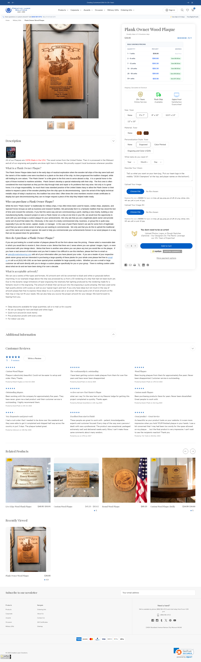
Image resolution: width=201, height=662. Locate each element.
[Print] (135, 265)
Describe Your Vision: (134, 168)
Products (9, 610)
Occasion (9, 622)
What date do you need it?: (137, 157)
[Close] (192, 3)
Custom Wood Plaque (63, 506)
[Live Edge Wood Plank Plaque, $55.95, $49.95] (28, 480)
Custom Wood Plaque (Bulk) (162, 506)
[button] (6, 657)
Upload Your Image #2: (135, 205)
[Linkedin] (144, 265)
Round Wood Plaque (111, 506)
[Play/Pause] (9, 3)
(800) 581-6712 (36, 17)
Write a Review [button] (34, 358)
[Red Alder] (139, 133)
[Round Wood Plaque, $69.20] (124, 480)
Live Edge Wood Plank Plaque (19, 506)
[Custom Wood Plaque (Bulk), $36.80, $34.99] (172, 480)
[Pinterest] (149, 265)
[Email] (131, 265)
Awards (8, 618)
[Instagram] (158, 620)
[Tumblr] (162, 620)
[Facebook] (127, 265)
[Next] (188, 3)
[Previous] (13, 3)
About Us (40, 614)
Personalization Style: (136, 139)
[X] (140, 265)
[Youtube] (174, 620)
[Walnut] (146, 133)
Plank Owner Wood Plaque (17, 576)
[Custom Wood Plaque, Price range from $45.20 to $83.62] (76, 480)
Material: (131, 127)
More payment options (166, 258)
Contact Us (41, 618)
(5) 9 (190, 38)
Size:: (129, 110)
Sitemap (40, 626)
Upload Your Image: (133, 184)
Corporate (9, 614)
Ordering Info (41, 610)
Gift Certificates (42, 622)
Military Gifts (10, 626)
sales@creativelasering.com (19, 254)
